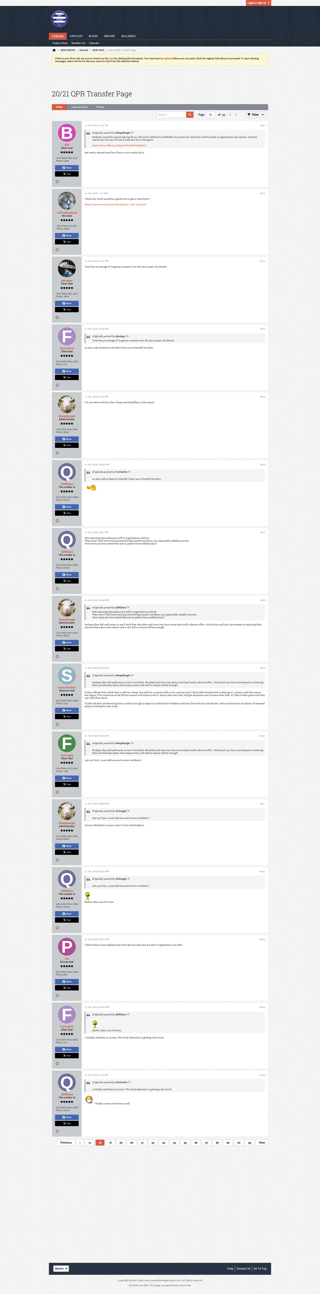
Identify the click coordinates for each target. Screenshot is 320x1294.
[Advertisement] (160, 77)
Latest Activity (79, 107)
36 (195, 1142)
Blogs (93, 36)
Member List (78, 43)
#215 (262, 396)
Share (68, 168)
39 (227, 1142)
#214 (262, 328)
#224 (262, 1007)
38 (217, 1142)
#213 (262, 261)
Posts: (59, 160)
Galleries (128, 36)
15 (100, 1142)
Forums (58, 36)
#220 (262, 735)
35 (185, 1142)
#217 (262, 532)
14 (89, 1142)
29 (120, 1142)
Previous (66, 1142)
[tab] (59, 107)
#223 (262, 939)
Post (69, 173)
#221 (262, 803)
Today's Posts (60, 43)
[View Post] (132, 132)
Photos (100, 107)
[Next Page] (236, 115)
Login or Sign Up (257, 2)
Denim (59, 1268)
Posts (59, 107)
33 (163, 1142)
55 (249, 1142)
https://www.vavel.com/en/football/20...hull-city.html (115, 204)
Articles (76, 36)
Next (262, 1142)
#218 (262, 600)
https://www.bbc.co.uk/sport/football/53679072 (119, 145)
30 (131, 1142)
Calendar (94, 43)
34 (174, 1142)
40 (238, 1142)
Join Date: (61, 158)
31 (142, 1142)
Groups (109, 36)
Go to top (260, 1268)
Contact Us (243, 1268)
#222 (262, 871)
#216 (262, 464)
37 (206, 1142)
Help (230, 1268)
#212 (262, 193)
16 (110, 1142)
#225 (262, 1074)
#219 (262, 668)
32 (152, 1142)
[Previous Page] (230, 115)
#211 (262, 125)
